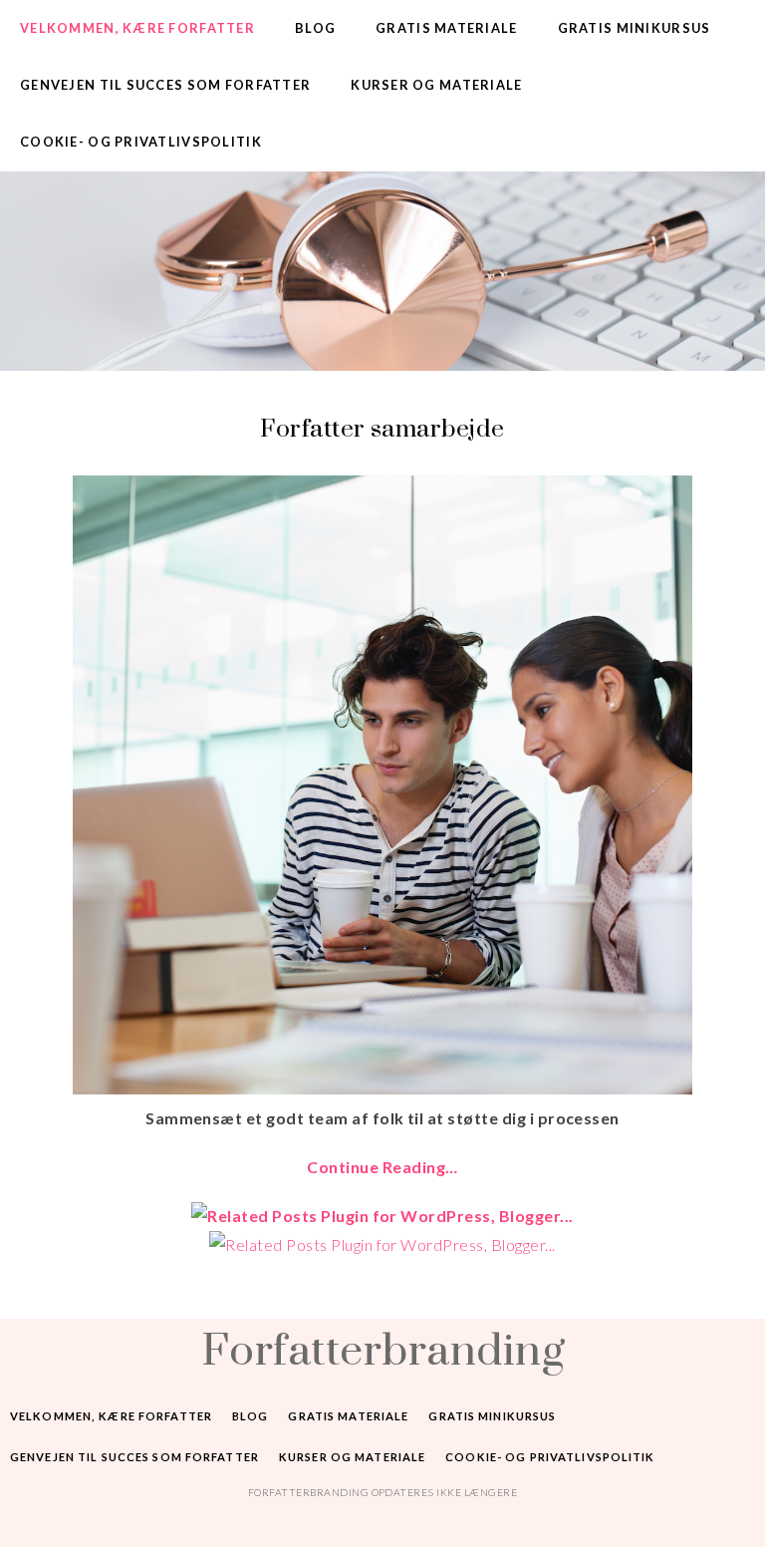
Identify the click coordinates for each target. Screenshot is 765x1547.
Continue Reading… (382, 1166)
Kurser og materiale (436, 85)
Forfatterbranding (382, 1348)
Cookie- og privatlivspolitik (141, 142)
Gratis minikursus (634, 28)
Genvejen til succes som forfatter (165, 85)
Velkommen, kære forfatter (137, 28)
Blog (315, 28)
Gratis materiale (446, 28)
